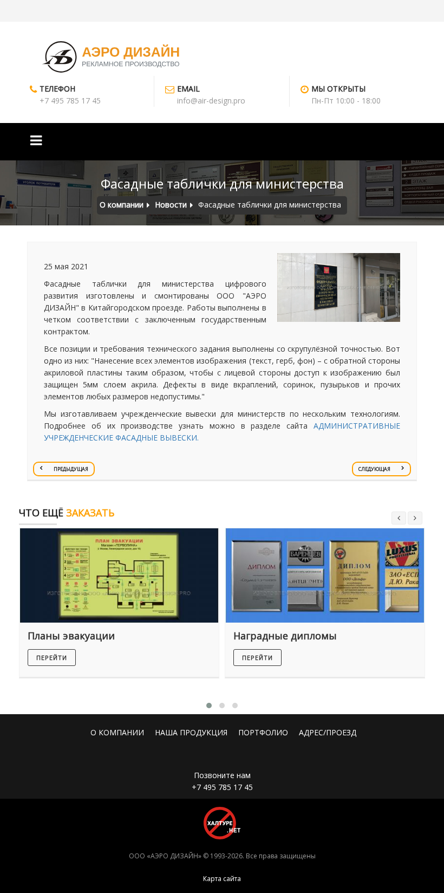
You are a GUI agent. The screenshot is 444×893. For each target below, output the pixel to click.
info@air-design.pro (211, 100)
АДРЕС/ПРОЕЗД (327, 732)
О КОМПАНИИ (117, 732)
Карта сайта (222, 878)
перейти (51, 657)
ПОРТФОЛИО (263, 732)
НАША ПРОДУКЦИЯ (191, 732)
